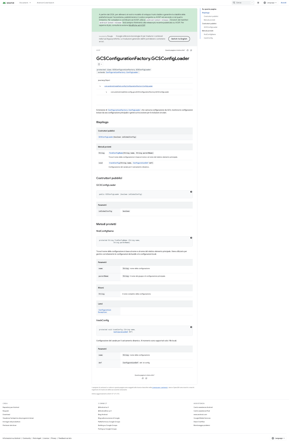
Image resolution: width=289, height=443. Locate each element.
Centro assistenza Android (203, 407)
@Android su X (103, 407)
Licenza (46, 438)
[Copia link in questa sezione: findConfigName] (116, 231)
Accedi (283, 3)
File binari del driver (9, 425)
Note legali (37, 438)
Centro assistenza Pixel (202, 411)
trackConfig (114, 163)
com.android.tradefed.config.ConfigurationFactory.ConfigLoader (128, 86)
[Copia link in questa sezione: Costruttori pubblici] (124, 178)
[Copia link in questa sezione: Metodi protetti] (118, 224)
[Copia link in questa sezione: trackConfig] (111, 320)
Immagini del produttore (11, 422)
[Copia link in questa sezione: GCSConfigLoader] (118, 185)
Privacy (53, 438)
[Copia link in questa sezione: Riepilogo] (110, 122)
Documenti (24, 3)
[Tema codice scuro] (191, 191)
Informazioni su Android (11, 438)
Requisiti (6, 411)
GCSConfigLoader (106, 137)
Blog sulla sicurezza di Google (109, 418)
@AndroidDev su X (105, 411)
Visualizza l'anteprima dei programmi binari (18, 418)
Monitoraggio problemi (202, 425)
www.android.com (200, 414)
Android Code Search (45, 3)
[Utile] (187, 50)
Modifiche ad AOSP (137, 25)
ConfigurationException (104, 311)
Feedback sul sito (65, 438)
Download (6, 414)
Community (27, 438)
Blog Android (102, 414)
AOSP (98, 50)
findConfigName (116, 153)
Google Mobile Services (202, 418)
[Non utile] (191, 50)
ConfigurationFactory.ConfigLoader (122, 72)
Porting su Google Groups (107, 429)
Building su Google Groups (107, 425)
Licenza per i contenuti (160, 387)
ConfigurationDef (140, 163)
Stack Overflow (199, 422)
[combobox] (243, 3)
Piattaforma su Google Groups (109, 422)
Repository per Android (11, 407)
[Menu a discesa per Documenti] (31, 2)
